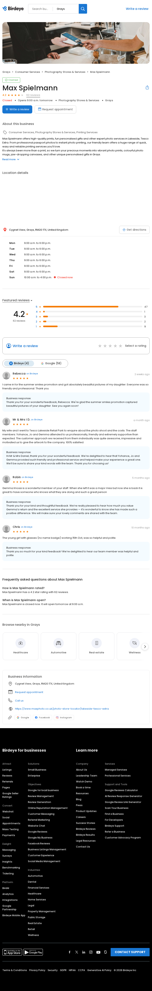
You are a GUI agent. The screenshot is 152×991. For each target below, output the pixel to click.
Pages (6, 787)
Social (6, 817)
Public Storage (36, 917)
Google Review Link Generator (123, 802)
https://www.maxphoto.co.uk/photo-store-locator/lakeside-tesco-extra (62, 709)
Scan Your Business (116, 808)
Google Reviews (37, 831)
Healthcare (34, 893)
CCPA (81, 970)
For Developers (114, 819)
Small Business (37, 769)
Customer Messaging (41, 814)
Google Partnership (9, 907)
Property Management (42, 911)
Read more (9, 159)
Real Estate (35, 923)
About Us (81, 769)
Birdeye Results (85, 834)
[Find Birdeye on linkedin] (83, 952)
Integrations (10, 900)
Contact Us (83, 846)
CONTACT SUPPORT (130, 952)
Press (79, 805)
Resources (82, 793)
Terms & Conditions (14, 970)
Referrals (7, 781)
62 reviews (33, 95)
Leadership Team (86, 775)
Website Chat (36, 825)
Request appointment (57, 109)
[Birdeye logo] (13, 9)
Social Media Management (44, 861)
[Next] (144, 646)
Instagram (66, 717)
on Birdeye (32, 373)
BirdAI (5, 888)
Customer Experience (41, 855)
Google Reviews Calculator (121, 790)
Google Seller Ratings (10, 795)
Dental (32, 881)
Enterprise (34, 775)
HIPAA (72, 970)
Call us (19, 701)
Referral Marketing (39, 819)
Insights (7, 861)
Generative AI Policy (99, 970)
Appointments (11, 823)
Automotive (35, 876)
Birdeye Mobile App (13, 915)
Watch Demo (84, 781)
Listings (7, 769)
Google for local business (43, 790)
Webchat (8, 811)
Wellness (33, 935)
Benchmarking (11, 867)
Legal (31, 905)
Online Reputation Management (48, 808)
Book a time (83, 787)
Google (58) (53, 363)
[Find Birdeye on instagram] (90, 952)
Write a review (137, 9)
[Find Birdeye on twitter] (76, 952)
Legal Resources (86, 840)
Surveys (7, 855)
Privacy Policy (37, 970)
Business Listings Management (47, 849)
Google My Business (40, 837)
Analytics (8, 894)
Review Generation (39, 802)
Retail (31, 929)
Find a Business (114, 814)
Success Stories (85, 823)
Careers (81, 817)
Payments (8, 835)
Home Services (37, 899)
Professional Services (118, 775)
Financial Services (38, 887)
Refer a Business (115, 831)
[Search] (83, 9)
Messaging (9, 849)
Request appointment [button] (29, 692)
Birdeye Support (114, 825)
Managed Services (116, 769)
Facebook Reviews (39, 843)
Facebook (44, 717)
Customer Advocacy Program (123, 837)
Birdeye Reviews (86, 829)
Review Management (41, 796)
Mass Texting (10, 829)
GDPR (63, 970)
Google (25, 717)
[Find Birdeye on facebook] (69, 952)
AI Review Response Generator (123, 796)
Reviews (7, 775)
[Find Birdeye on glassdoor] (105, 952)
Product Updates (86, 811)
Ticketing (8, 873)
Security (53, 970)
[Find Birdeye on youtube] (98, 952)
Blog (78, 799)
